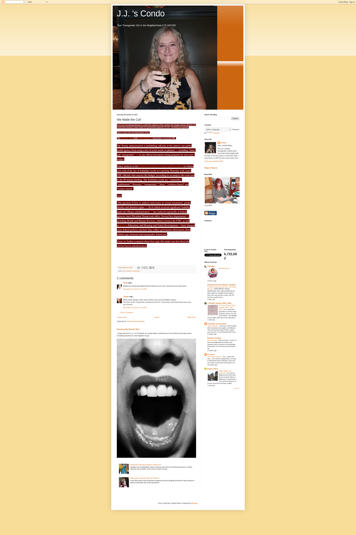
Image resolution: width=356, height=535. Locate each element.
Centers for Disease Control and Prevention (161, 166)
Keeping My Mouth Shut (128, 329)
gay (124, 271)
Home (157, 317)
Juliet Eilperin (144, 138)
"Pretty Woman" (212, 326)
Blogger (195, 503)
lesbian (128, 271)
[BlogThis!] (145, 267)
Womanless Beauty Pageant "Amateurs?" (145, 465)
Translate (215, 133)
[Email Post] (138, 267)
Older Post (191, 317)
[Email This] (142, 267)
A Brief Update (212, 340)
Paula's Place (212, 369)
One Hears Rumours (214, 356)
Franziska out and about (216, 324)
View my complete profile (213, 161)
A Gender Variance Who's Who (219, 303)
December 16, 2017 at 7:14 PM (134, 289)
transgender (136, 271)
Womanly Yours (224, 268)
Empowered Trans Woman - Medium (221, 285)
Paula (125, 283)
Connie (126, 297)
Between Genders (214, 338)
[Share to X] (148, 267)
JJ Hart (223, 143)
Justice (123, 225)
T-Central (211, 355)
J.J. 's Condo (141, 13)
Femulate (211, 266)
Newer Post (122, 317)
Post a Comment (126, 312)
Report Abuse (210, 168)
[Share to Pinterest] (153, 267)
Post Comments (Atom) (135, 321)
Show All (236, 388)
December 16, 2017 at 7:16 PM (134, 308)
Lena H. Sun (127, 138)
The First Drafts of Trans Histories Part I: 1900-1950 (227, 307)
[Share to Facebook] (150, 267)
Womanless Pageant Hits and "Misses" (145, 478)
